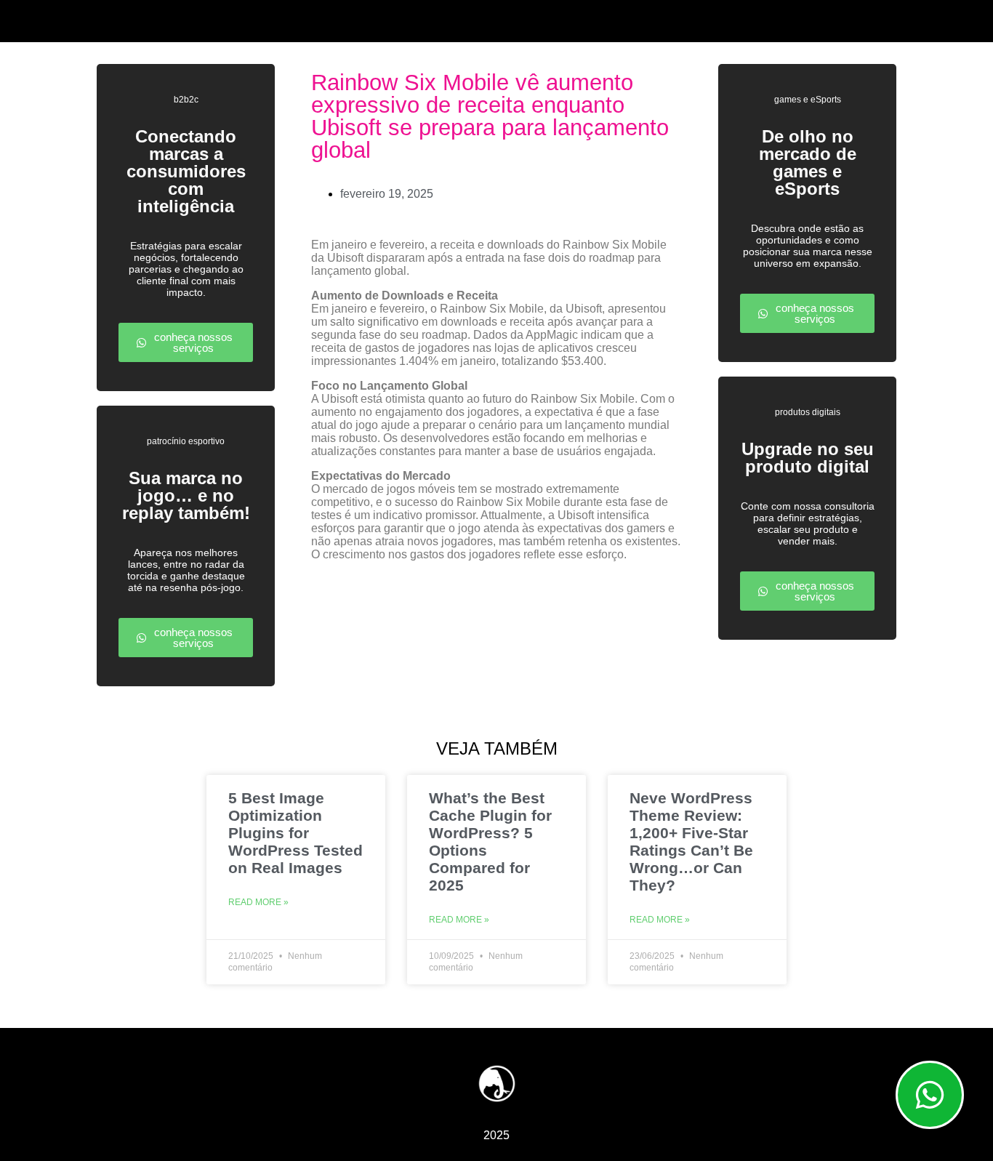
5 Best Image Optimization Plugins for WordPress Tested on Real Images (295, 833)
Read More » (258, 902)
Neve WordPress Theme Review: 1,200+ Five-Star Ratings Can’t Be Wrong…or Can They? (691, 841)
